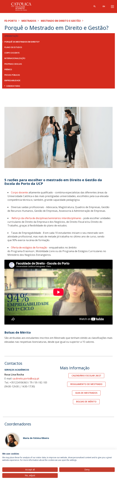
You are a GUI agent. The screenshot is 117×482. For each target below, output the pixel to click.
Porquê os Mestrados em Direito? (21, 42)
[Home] (23, 6)
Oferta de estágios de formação (29, 247)
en (104, 6)
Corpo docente (19, 192)
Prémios (8, 69)
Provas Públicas (12, 75)
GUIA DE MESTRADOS (86, 392)
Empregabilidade (12, 80)
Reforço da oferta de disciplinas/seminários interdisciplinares (46, 218)
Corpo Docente (12, 53)
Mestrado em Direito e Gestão (61, 20)
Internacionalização (14, 58)
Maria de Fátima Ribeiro (36, 438)
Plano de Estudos (13, 47)
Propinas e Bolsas (13, 64)
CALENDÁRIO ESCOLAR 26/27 (86, 375)
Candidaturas (13, 86)
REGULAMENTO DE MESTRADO (86, 384)
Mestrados (28, 20)
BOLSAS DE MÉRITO (86, 401)
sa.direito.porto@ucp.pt (25, 378)
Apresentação (11, 36)
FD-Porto (10, 20)
